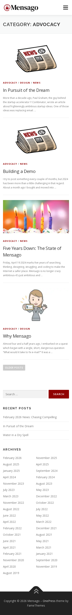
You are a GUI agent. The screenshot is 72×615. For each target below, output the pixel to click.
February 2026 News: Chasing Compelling (30, 417)
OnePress (49, 601)
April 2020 (9, 566)
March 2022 (43, 522)
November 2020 (13, 560)
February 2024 (45, 477)
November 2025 (46, 458)
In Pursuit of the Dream (26, 90)
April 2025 (42, 464)
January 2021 (44, 554)
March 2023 (10, 496)
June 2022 (9, 515)
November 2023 (13, 483)
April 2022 (9, 522)
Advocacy (10, 82)
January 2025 (11, 471)
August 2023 (44, 483)
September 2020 (46, 560)
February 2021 (12, 554)
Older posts (14, 367)
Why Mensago (17, 336)
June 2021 (9, 541)
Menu (65, 7)
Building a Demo (19, 171)
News (37, 82)
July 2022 (42, 509)
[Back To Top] (36, 591)
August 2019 (11, 573)
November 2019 (46, 566)
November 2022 (13, 503)
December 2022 (46, 496)
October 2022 (45, 503)
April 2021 (9, 547)
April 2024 (9, 477)
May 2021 (42, 541)
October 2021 (12, 534)
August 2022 (11, 509)
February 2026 (12, 458)
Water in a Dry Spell (15, 435)
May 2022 (42, 515)
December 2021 (46, 528)
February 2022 (12, 528)
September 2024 (46, 471)
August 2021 (44, 534)
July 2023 (9, 490)
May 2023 (42, 490)
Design (25, 82)
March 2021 (43, 547)
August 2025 (11, 464)
